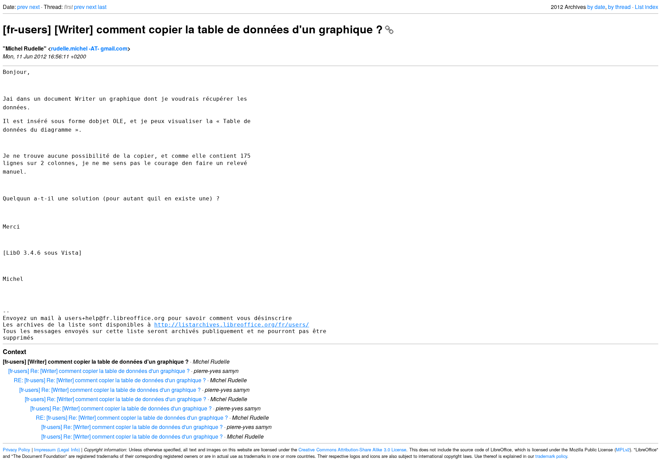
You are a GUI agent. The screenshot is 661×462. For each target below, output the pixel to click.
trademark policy (551, 456)
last (102, 7)
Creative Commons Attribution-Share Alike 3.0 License (352, 449)
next (34, 7)
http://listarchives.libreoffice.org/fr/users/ (231, 324)
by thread (619, 7)
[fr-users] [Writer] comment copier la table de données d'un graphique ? (193, 29)
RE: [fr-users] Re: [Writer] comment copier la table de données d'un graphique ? (110, 380)
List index (646, 7)
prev (22, 7)
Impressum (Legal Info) (57, 449)
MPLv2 (623, 449)
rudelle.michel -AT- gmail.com (89, 48)
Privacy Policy (16, 449)
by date (596, 7)
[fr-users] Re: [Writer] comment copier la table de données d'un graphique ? (99, 371)
